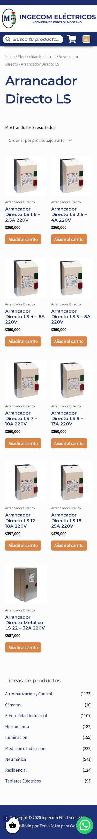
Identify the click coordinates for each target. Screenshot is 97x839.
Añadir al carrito (23, 239)
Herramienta (17, 726)
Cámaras (13, 705)
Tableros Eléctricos (23, 781)
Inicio (10, 56)
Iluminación (16, 737)
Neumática (15, 759)
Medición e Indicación (25, 748)
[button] (86, 39)
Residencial (16, 770)
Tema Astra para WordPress (64, 826)
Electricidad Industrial (26, 716)
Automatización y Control (28, 694)
